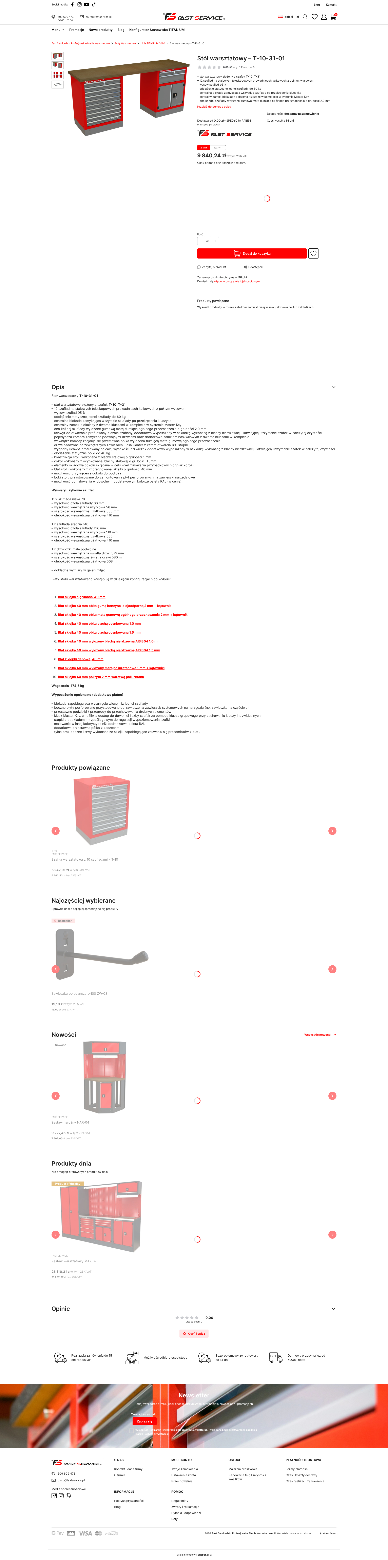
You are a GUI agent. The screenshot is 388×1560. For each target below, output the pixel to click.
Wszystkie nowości (317, 1034)
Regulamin (155, 1429)
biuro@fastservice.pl (99, 16)
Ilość (200, 234)
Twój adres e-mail (143, 1414)
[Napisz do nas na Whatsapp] (68, 1495)
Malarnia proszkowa (243, 1469)
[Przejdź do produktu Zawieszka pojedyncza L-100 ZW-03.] (102, 953)
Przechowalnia (181, 1481)
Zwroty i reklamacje (185, 1507)
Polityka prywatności (129, 1501)
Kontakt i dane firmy (128, 1469)
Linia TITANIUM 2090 (153, 43)
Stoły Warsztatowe (125, 43)
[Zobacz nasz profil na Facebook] (72, 4)
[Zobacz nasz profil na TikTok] (93, 4)
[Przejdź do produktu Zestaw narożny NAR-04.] (102, 1077)
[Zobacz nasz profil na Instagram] (79, 4)
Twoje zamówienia (184, 1469)
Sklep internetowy (192, 1554)
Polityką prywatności (156, 1433)
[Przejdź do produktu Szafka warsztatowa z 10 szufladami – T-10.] (102, 810)
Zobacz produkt (97, 883)
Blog (117, 1507)
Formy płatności (297, 1469)
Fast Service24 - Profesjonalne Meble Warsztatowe (81, 43)
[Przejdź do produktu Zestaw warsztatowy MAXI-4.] (102, 1216)
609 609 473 (66, 16)
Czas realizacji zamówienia (305, 1481)
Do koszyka (97, 1017)
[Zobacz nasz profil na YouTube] (86, 4)
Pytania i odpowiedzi (186, 1513)
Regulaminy (179, 1501)
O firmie (119, 1475)
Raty (174, 1519)
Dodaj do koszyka (257, 253)
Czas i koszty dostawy (301, 1475)
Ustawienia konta (183, 1475)
